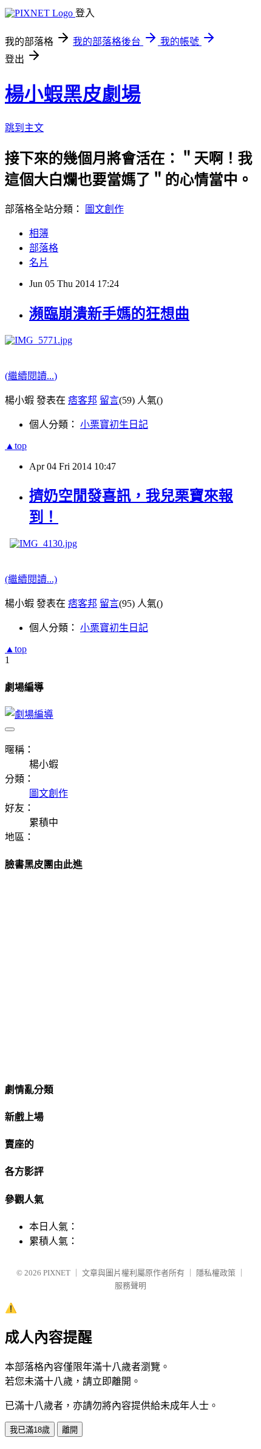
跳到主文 (24, 128)
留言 (109, 400)
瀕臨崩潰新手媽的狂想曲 (109, 314)
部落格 (43, 248)
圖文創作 (104, 209)
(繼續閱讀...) (31, 376)
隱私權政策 (216, 1272)
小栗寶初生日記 (114, 424)
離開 (70, 1429)
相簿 (39, 233)
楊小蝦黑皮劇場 (73, 94)
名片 (39, 262)
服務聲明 (130, 1285)
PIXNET (56, 1272)
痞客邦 (82, 400)
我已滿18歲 (30, 1429)
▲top (16, 446)
